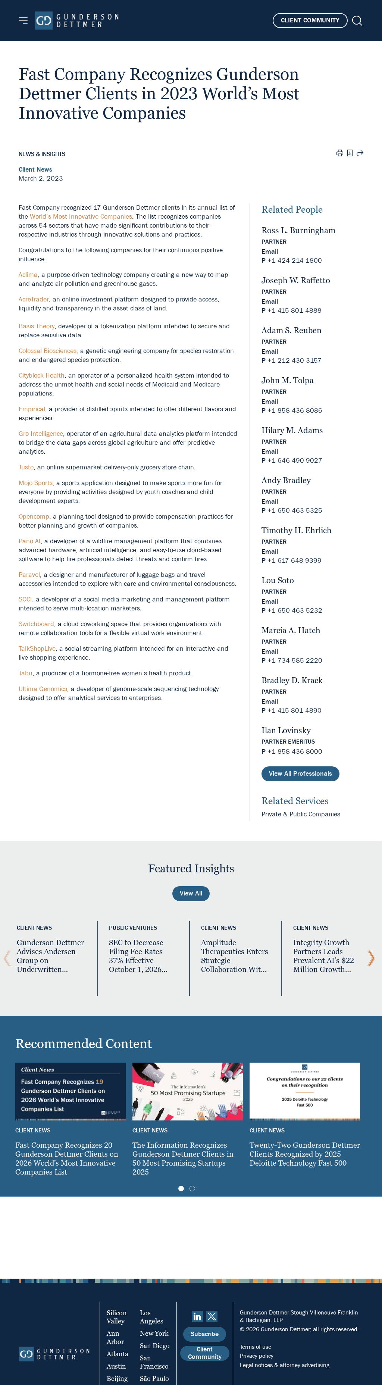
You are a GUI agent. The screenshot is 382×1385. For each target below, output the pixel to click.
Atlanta (117, 1354)
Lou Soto (278, 580)
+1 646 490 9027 (294, 460)
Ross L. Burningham (298, 230)
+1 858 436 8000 (294, 751)
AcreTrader (34, 299)
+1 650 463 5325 (294, 510)
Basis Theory (36, 326)
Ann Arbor (115, 1337)
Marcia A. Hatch (291, 630)
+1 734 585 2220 (294, 660)
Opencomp (34, 516)
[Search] (356, 20)
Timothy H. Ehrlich (297, 530)
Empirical (32, 409)
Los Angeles (151, 1317)
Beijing (117, 1378)
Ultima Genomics (43, 689)
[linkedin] (197, 1316)
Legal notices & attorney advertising (284, 1365)
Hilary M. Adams (292, 430)
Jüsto (26, 467)
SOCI (25, 599)
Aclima (28, 275)
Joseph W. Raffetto (296, 280)
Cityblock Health (42, 375)
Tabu (25, 673)
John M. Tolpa (288, 380)
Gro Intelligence (41, 433)
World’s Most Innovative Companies (81, 216)
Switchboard (36, 624)
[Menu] (23, 20)
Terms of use (255, 1347)
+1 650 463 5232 (294, 610)
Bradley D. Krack (292, 680)
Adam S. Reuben (292, 330)
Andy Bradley (286, 480)
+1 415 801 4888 (294, 310)
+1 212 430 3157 (294, 360)
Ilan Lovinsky (286, 730)
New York (154, 1333)
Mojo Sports (36, 483)
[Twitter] (211, 1316)
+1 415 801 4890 (294, 710)
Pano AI (30, 541)
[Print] (339, 154)
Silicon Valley (117, 1317)
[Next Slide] (369, 958)
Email (270, 251)
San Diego (155, 1346)
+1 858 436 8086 (294, 410)
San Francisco (154, 1362)
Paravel (29, 574)
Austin (116, 1366)
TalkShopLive (37, 648)
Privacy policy (256, 1356)
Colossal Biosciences (47, 351)
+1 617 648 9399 (294, 560)
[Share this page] (360, 154)
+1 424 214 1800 (294, 260)
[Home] (77, 20)
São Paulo (154, 1378)
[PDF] (350, 154)
